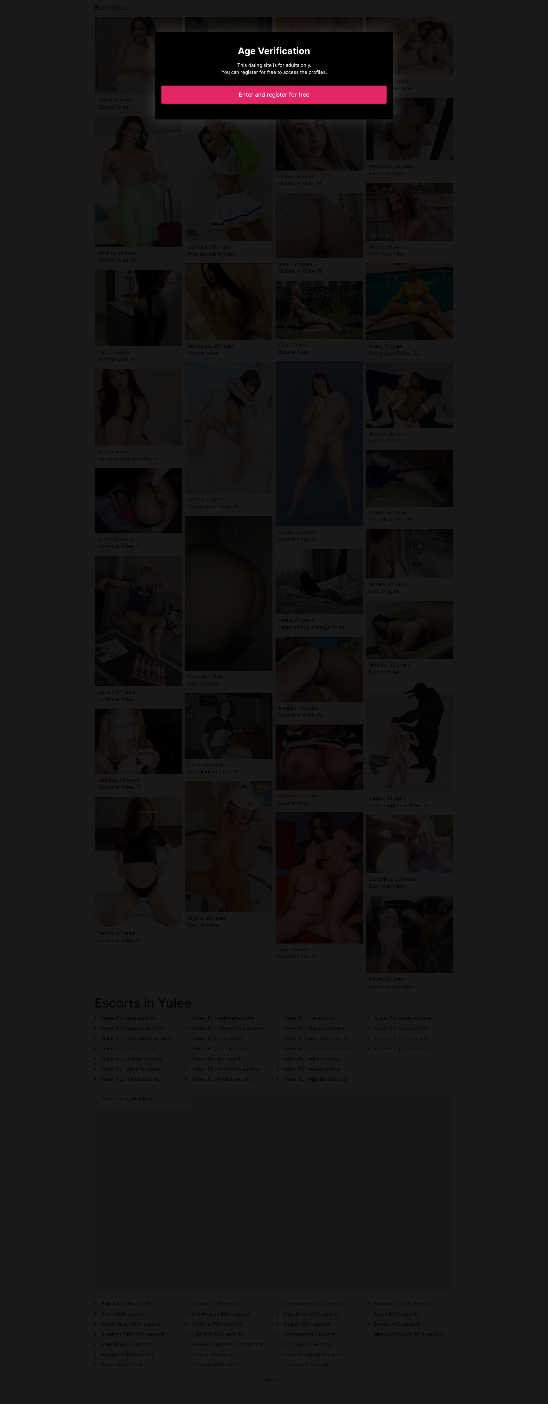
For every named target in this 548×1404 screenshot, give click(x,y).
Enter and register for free (274, 94)
